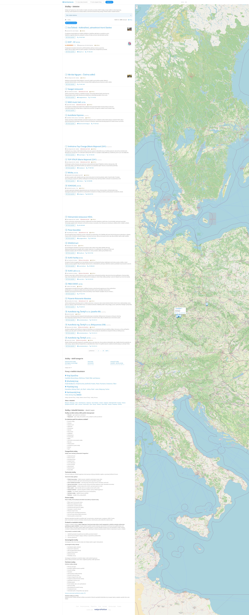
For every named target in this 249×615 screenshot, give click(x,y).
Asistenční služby (114, 361)
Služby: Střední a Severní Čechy (83, 397)
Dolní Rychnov (82, 402)
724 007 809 (82, 37)
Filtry (131, 20)
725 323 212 (94, 320)
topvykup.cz (82, 168)
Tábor (114, 384)
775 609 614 (82, 307)
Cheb (66, 395)
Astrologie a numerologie (71, 363)
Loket (76, 404)
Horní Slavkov (95, 402)
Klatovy (74, 389)
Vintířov (120, 404)
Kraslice (119, 402)
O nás (99, 606)
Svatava (110, 404)
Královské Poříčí (113, 402)
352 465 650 (90, 279)
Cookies (119, 606)
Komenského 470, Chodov (71, 301)
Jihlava (76, 378)
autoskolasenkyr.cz (83, 320)
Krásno (123, 402)
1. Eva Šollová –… (179, 308)
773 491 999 (82, 84)
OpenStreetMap (244, 4)
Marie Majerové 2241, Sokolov (72, 77)
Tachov (107, 389)
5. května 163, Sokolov (71, 286)
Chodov (101, 402)
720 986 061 (92, 266)
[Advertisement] (98, 63)
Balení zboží (68, 364)
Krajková (106, 402)
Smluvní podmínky (84, 606)
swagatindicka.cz (83, 97)
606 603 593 (90, 194)
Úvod (77, 606)
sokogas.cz (81, 194)
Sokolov (79, 395)
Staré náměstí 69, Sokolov (71, 260)
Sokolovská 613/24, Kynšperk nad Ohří (74, 175)
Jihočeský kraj (72, 381)
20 (103, 350)
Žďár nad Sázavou (95, 378)
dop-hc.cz (81, 52)
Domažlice (68, 389)
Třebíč (87, 378)
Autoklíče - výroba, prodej (116, 363)
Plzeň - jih (79, 389)
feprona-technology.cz (84, 123)
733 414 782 (90, 253)
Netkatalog (69, 2)
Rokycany (102, 389)
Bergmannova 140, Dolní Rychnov (86, 45)
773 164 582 (93, 97)
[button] (180, 316)
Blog (109, 610)
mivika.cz (81, 181)
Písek (97, 384)
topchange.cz (82, 155)
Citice (76, 402)
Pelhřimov (82, 378)
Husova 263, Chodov (70, 340)
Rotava (94, 404)
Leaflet (239, 4)
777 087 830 (91, 168)
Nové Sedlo (86, 404)
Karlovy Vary (72, 395)
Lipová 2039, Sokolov (70, 104)
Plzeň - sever (95, 389)
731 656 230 (89, 52)
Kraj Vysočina (72, 375)
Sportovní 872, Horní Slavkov (72, 30)
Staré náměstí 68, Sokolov (71, 91)
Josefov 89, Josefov (70, 314)
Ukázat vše (67, 367)
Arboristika (90, 361)
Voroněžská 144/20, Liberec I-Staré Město (75, 117)
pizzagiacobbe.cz (83, 238)
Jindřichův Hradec (90, 384)
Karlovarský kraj (73, 392)
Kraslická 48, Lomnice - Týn (72, 188)
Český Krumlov (80, 384)
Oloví (91, 404)
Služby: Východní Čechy (70, 397)
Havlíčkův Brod (69, 378)
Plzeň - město (87, 389)
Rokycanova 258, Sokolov (71, 327)
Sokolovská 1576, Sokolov (71, 245)
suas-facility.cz (82, 266)
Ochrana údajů (112, 606)
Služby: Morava (94, 397)
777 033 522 (96, 123)
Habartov (88, 402)
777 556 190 (82, 294)
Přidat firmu (94, 606)
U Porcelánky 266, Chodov (71, 232)
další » (107, 350)
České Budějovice (70, 384)
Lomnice (80, 404)
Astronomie (91, 363)
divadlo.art (81, 253)
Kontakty (105, 606)
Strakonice (109, 384)
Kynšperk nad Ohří (69, 404)
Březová (67, 402)
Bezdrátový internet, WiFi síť (117, 364)
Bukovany (72, 402)
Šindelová (114, 404)
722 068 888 (89, 181)
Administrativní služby (70, 361)
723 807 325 (93, 238)
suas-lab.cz (81, 279)
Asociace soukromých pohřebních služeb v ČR (75, 593)
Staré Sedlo (104, 404)
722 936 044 (91, 155)
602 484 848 (82, 225)
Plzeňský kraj (72, 387)
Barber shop (91, 364)
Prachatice (103, 384)
